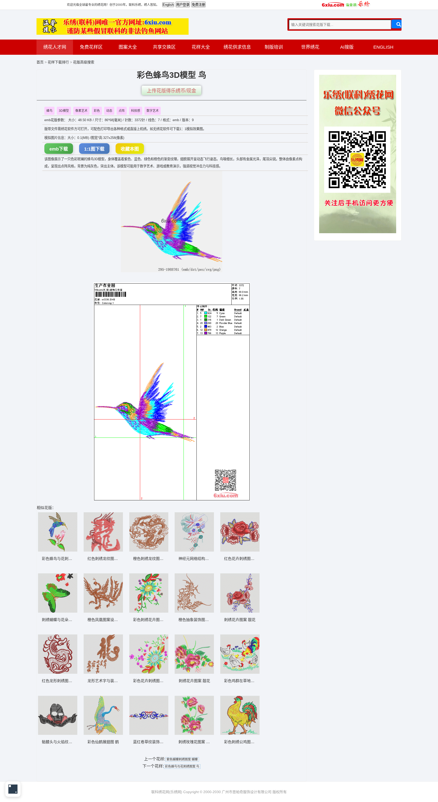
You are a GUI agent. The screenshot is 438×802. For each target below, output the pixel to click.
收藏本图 (130, 149)
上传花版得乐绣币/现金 (171, 91)
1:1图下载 (94, 149)
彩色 (97, 111)
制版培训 (274, 47)
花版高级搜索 (83, 62)
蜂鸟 (49, 111)
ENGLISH (383, 47)
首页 (40, 62)
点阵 (122, 111)
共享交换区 (164, 47)
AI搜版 (347, 47)
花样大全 (201, 47)
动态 (109, 111)
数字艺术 (153, 111)
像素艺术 (81, 111)
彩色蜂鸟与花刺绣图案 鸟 (182, 766)
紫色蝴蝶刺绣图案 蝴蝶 (182, 759)
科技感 (135, 111)
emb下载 (58, 149)
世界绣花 (310, 47)
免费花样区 (91, 47)
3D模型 (64, 111)
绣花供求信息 (237, 47)
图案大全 (128, 47)
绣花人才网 (54, 47)
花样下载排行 (59, 62)
